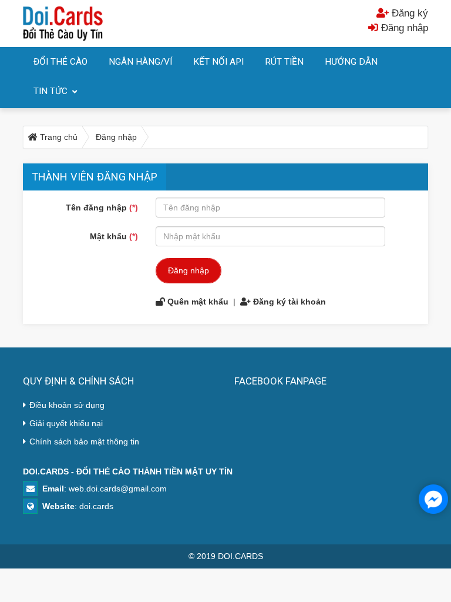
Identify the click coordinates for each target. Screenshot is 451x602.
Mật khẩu (114, 236)
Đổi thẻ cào (60, 61)
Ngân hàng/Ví (140, 61)
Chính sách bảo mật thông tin (84, 441)
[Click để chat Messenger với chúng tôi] (433, 499)
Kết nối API (218, 61)
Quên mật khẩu (196, 301)
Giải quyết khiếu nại (66, 423)
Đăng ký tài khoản (288, 301)
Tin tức (50, 91)
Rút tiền (284, 61)
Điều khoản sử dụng (67, 405)
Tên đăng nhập (102, 207)
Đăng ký (408, 13)
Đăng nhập (403, 28)
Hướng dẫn (351, 61)
